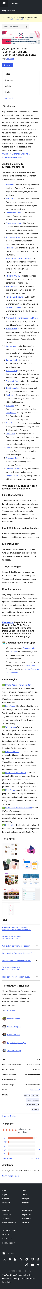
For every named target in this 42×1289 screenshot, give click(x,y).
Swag (25, 1223)
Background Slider (13, 307)
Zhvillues (6, 1218)
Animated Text (12, 381)
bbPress (7, 1239)
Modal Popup (11, 328)
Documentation (29, 648)
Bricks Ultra (10, 825)
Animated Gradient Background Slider (22, 318)
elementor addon (33, 1100)
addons (27, 1095)
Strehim (5, 1198)
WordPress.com (10, 1230)
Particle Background (14, 297)
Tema (24, 1194)
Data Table (10, 433)
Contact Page (29, 666)
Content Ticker (12, 468)
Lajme (4, 1194)
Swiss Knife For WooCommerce (18, 807)
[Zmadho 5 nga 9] (17, 876)
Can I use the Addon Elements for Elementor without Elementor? (16, 928)
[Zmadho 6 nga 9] (36, 876)
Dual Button (11, 412)
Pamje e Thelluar (9, 1116)
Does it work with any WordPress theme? (11, 937)
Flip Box (9, 248)
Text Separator (12, 388)
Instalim (8, 86)
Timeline (9, 184)
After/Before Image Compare (18, 258)
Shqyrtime (9, 80)
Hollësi (7, 74)
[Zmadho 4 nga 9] (36, 861)
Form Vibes (10, 706)
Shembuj (25, 1190)
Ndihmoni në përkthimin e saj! (21, 19)
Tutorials (13, 652)
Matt (5, 1234)
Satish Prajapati (14, 1026)
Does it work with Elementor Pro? (16, 961)
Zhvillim (8, 92)
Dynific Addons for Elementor (18, 685)
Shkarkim (7, 65)
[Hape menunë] (38, 3)
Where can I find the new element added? (11, 968)
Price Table (11, 423)
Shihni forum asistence (12, 1176)
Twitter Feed (11, 360)
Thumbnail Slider (13, 237)
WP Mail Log (10, 727)
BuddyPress (8, 1243)
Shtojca (25, 1198)
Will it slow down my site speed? (16, 946)
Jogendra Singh (14, 1050)
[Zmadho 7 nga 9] (17, 891)
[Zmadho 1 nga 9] (17, 846)
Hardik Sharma (13, 1019)
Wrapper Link (11, 286)
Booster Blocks (12, 751)
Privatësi (6, 1203)
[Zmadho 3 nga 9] (17, 861)
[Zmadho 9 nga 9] (17, 905)
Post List (10, 395)
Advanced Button (13, 458)
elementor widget (32, 1105)
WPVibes (10, 58)
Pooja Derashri (13, 1034)
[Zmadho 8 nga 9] (36, 891)
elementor (35, 1095)
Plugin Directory (8, 11)
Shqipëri (11, 1253)
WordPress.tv (9, 1223)
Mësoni (5, 1210)
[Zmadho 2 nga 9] (36, 846)
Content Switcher (13, 223)
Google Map (11, 346)
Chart (8, 447)
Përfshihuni (27, 1210)
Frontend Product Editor (15, 772)
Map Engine (10, 790)
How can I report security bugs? (16, 977)
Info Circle (10, 199)
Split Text (10, 405)
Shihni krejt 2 (35, 1090)
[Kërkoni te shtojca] (27, 26)
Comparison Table (13, 213)
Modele (25, 1203)
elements (35, 1109)
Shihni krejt (35, 1158)
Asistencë (9, 98)
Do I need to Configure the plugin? (17, 953)
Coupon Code (12, 476)
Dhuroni (26, 1218)
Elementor (8, 622)
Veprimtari (26, 1214)
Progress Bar (11, 370)
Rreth (4, 1190)
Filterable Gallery (13, 276)
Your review (7, 1158)
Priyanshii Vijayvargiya (16, 1042)
